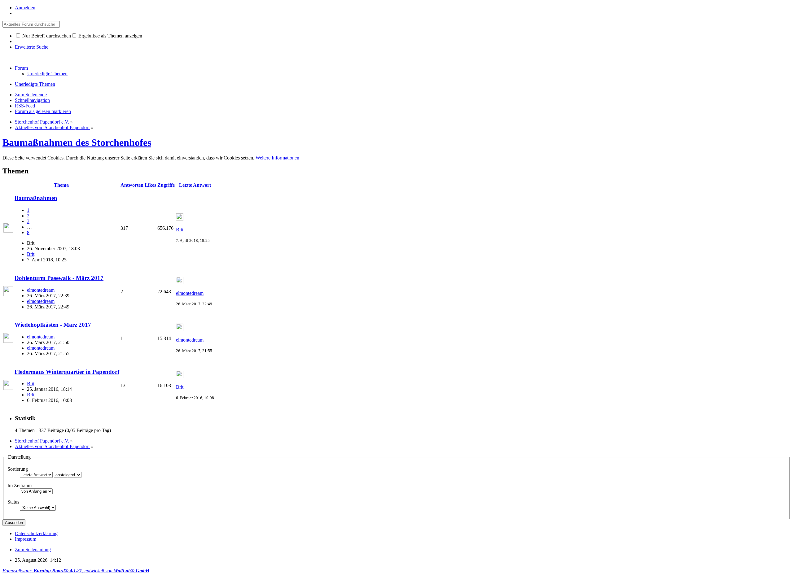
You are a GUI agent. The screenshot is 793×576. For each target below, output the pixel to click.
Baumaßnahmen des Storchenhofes (76, 142)
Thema (61, 185)
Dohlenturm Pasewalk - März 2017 (59, 278)
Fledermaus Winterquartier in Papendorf (67, 372)
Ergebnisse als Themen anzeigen (109, 35)
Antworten (131, 185)
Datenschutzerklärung (36, 533)
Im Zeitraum (19, 485)
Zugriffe (166, 185)
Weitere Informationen (277, 157)
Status (13, 501)
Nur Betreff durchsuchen (46, 35)
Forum (21, 68)
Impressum (25, 539)
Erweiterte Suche (31, 47)
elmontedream (41, 290)
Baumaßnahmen (36, 198)
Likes (150, 185)
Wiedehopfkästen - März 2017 (53, 324)
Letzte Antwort (195, 185)
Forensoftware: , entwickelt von (75, 570)
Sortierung (17, 469)
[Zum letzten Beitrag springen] (179, 219)
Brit (30, 254)
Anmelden (25, 7)
